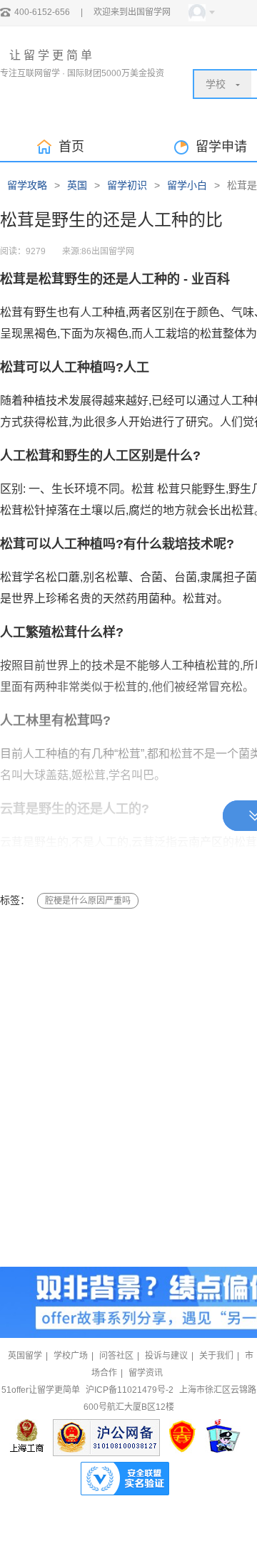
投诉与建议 (166, 1356)
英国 (77, 185)
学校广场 (71, 1356)
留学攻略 (27, 185)
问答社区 (116, 1356)
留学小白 (187, 185)
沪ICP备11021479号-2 (129, 1390)
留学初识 (127, 185)
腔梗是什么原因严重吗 (88, 901)
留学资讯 (145, 1373)
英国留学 (25, 1356)
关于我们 (216, 1356)
